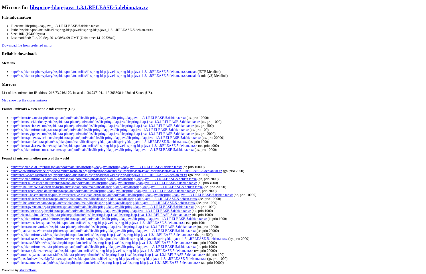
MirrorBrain (28, 270)
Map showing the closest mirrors (24, 100)
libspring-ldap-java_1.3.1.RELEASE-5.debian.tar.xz (89, 7)
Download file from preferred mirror (27, 45)
